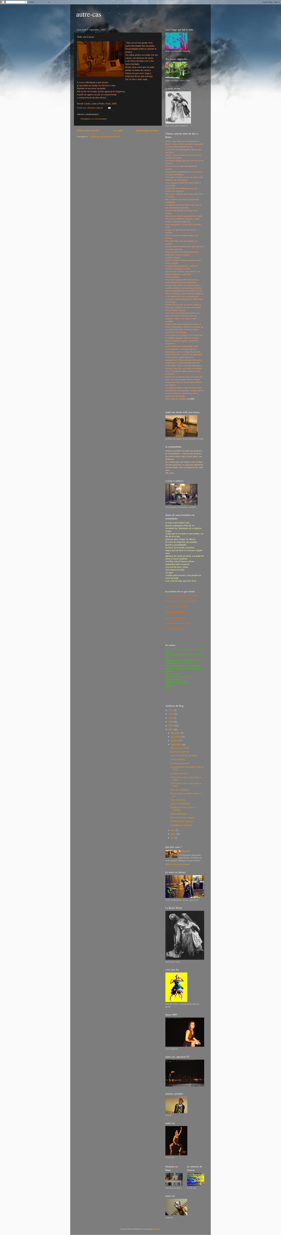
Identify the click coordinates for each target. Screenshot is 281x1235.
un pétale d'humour (179, 773)
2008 (171, 726)
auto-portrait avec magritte (182, 817)
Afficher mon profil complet (177, 864)
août (173, 830)
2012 (171, 710)
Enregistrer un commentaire (94, 119)
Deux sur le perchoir (179, 748)
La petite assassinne (179, 763)
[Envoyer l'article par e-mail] (109, 108)
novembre (176, 737)
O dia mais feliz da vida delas (183, 755)
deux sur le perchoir (179, 790)
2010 (171, 718)
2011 (171, 714)
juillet (173, 834)
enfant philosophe (178, 814)
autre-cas (88, 13)
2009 (171, 722)
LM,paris (185, 851)
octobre (175, 741)
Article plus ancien (147, 130)
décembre (176, 733)
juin (173, 838)
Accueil (117, 130)
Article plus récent (88, 130)
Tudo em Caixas (177, 800)
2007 (171, 730)
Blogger (156, 1229)
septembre (176, 744)
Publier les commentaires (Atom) (105, 136)
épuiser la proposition (180, 804)
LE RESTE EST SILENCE (182, 821)
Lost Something (177, 759)
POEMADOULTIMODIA (181, 825)
